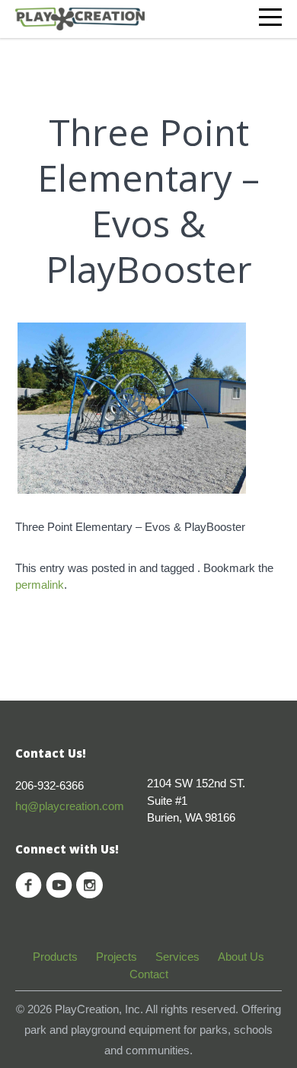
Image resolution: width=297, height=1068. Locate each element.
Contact (148, 974)
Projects (116, 956)
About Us (241, 956)
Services (177, 956)
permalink (39, 584)
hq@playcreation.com (69, 805)
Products (55, 956)
